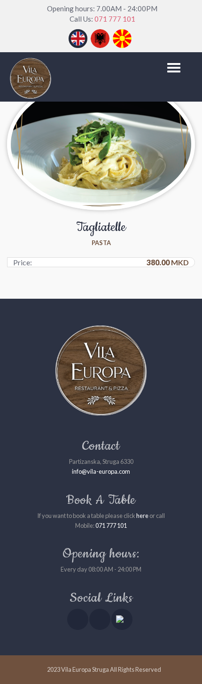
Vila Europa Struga (85, 669)
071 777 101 (114, 19)
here (142, 515)
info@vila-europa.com (101, 471)
